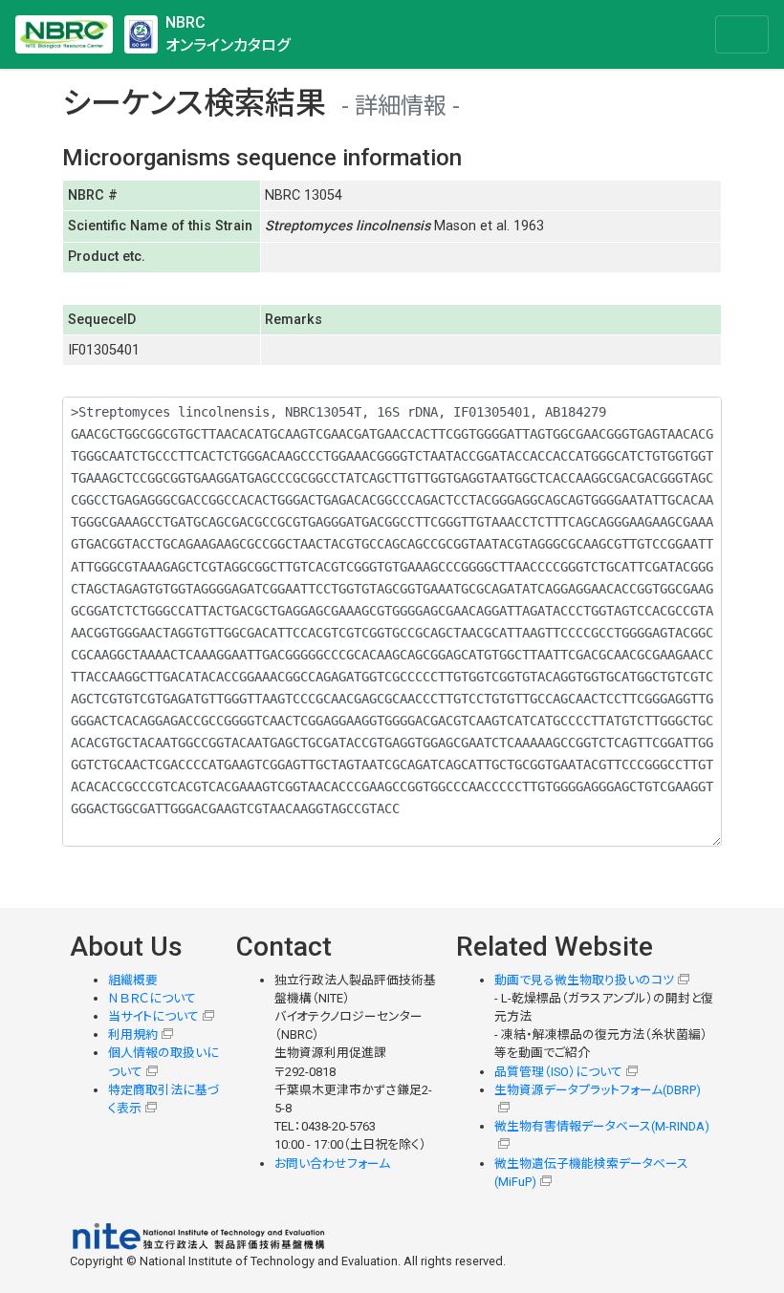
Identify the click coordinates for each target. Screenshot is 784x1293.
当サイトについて (153, 1016)
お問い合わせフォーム (332, 1163)
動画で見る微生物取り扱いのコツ (584, 980)
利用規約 (133, 1034)
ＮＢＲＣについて (152, 998)
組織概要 (133, 980)
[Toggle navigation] (742, 34)
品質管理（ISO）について (558, 1072)
